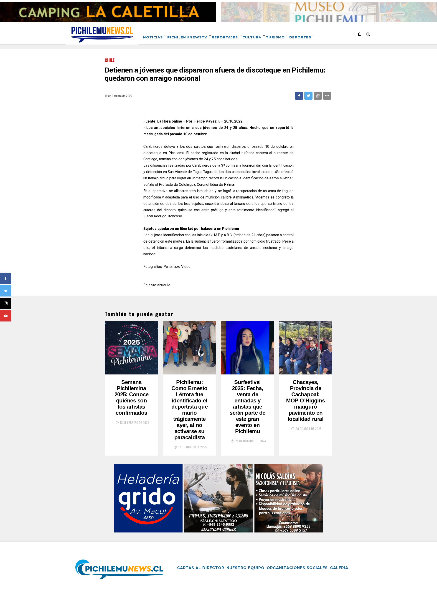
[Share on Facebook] (299, 96)
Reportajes (225, 37)
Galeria (339, 568)
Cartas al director (200, 568)
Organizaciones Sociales (297, 568)
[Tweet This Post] (308, 96)
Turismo (275, 37)
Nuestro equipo (245, 568)
